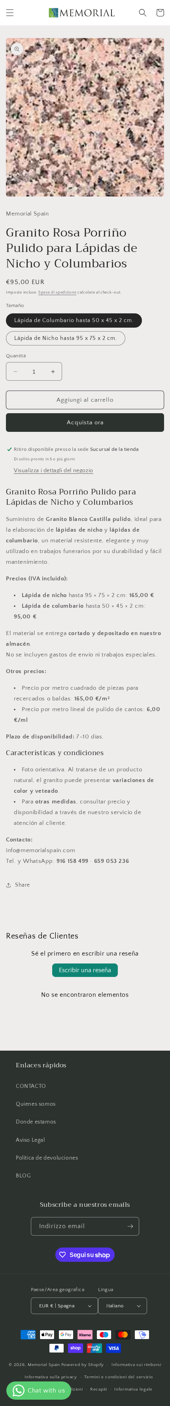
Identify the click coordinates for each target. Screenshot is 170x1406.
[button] (10, 12)
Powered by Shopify (82, 1364)
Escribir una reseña (85, 970)
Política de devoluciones (47, 1158)
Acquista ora (85, 422)
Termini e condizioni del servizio (118, 1377)
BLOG (23, 1176)
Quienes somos (36, 1104)
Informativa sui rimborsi (136, 1364)
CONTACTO (31, 1086)
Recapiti (98, 1389)
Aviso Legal (30, 1140)
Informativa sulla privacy (51, 1377)
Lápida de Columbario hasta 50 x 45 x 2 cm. (74, 320)
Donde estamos (36, 1122)
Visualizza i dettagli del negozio (53, 470)
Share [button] (22, 885)
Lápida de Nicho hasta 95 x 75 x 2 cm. (65, 338)
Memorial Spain (44, 1364)
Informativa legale (133, 1389)
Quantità (16, 356)
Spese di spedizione (57, 292)
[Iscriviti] (130, 1226)
